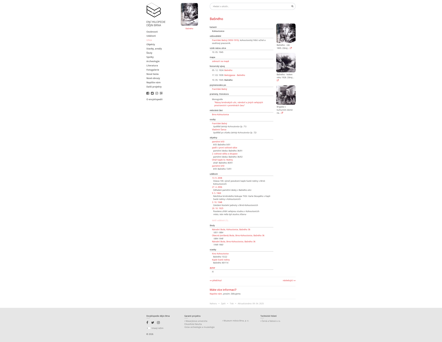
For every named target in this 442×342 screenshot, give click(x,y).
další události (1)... (220, 220)
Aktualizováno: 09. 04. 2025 (251, 303)
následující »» (289, 280)
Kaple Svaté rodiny (221, 259)
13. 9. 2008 (217, 178)
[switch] (148, 328)
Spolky (150, 57)
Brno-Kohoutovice (220, 114)
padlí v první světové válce (224, 147)
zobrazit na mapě (220, 61)
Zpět (223, 303)
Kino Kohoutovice (220, 253)
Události (151, 35)
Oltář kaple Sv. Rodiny (222, 159)
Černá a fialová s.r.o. (271, 321)
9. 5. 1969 (216, 193)
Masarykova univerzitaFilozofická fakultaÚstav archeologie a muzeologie (199, 324)
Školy (149, 52)
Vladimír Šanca (219, 129)
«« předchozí (216, 280)
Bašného (189, 29)
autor (212, 267)
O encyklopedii (154, 99)
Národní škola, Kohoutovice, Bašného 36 (231, 229)
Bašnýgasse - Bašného (234, 75)
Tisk (232, 303)
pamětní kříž (218, 141)
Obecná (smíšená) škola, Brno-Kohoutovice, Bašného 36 (238, 235)
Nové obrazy (153, 78)
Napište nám (153, 82)
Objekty (150, 44)
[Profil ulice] (162, 93)
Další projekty (154, 86)
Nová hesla (152, 74)
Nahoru (213, 303)
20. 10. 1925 (217, 208)
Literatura (152, 65)
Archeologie (153, 61)
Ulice (149, 40)
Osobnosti (152, 31)
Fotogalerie (152, 69)
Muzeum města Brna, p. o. (236, 320)
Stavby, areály (154, 48)
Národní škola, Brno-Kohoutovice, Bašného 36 (233, 241)
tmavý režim (157, 328)
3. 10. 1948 (217, 202)
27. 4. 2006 (217, 187)
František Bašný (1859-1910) (225, 40)
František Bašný (219, 89)
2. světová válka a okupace (224, 153)
